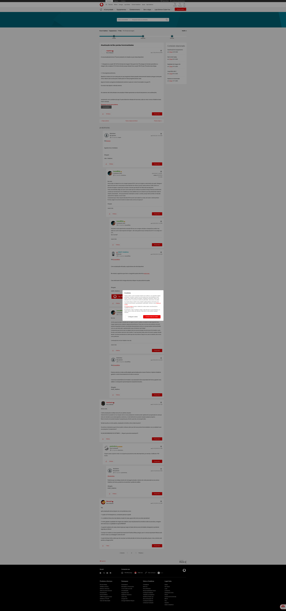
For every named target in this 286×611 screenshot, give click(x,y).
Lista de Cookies (129, 306)
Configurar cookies (133, 316)
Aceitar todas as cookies (152, 316)
